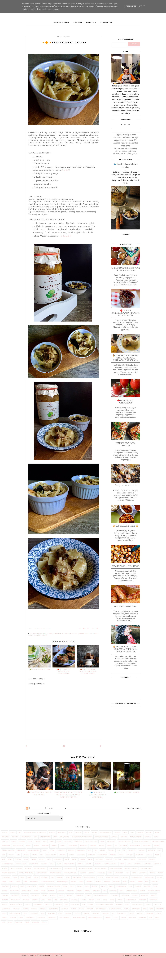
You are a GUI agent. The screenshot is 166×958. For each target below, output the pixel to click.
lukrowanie (6, 877)
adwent (12, 832)
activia (4, 832)
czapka (63, 845)
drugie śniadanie (33, 850)
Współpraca (106, 22)
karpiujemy (142, 859)
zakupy (123, 917)
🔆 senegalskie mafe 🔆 (125, 526)
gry (41, 854)
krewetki (148, 863)
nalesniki (116, 881)
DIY (116, 845)
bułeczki (5, 841)
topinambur (34, 913)
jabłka (33, 859)
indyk (26, 859)
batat (132, 832)
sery (98, 899)
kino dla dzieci (69, 863)
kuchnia (28, 868)
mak (52, 877)
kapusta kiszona (61, 633)
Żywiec (44, 922)
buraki (13, 841)
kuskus (91, 872)
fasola (102, 850)
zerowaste (132, 917)
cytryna (54, 845)
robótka (26, 899)
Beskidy (157, 832)
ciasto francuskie (124, 841)
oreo (86, 886)
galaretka (131, 850)
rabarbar (144, 895)
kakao (90, 859)
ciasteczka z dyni (90, 841)
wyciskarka (52, 917)
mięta (11, 881)
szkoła (25, 908)
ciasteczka (77, 841)
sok (66, 904)
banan (125, 832)
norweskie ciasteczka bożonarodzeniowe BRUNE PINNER (68, 794)
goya (159, 850)
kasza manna (33, 863)
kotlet (122, 863)
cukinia (36, 845)
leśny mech (119, 872)
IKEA (3, 859)
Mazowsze (124, 877)
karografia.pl (138, 955)
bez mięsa (15, 836)
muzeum (98, 881)
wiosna (4, 917)
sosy (83, 904)
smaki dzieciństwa (16, 904)
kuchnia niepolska (131, 868)
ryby (49, 899)
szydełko (64, 908)
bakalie (117, 832)
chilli (51, 841)
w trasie (77, 913)
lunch (15, 877)
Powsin (61, 895)
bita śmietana (64, 836)
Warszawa (95, 913)
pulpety (135, 895)
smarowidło (38, 904)
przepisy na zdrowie (101, 895)
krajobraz (137, 863)
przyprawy (125, 895)
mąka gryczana (136, 877)
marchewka (77, 877)
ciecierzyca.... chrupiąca (125, 566)
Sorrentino (75, 904)
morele (73, 881)
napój (125, 881)
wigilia (158, 913)
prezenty (70, 895)
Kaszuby (44, 863)
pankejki (138, 886)
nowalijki (155, 881)
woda (21, 917)
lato (110, 872)
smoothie (48, 904)
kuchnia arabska (39, 868)
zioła (157, 917)
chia (44, 841)
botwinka (124, 836)
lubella (152, 872)
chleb (59, 841)
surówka (119, 904)
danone (101, 845)
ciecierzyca (6, 845)
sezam (112, 899)
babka (94, 832)
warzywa (105, 913)
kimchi (59, 863)
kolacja (89, 863)
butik (30, 841)
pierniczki (70, 890)
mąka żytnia (149, 877)
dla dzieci (123, 845)
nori (146, 881)
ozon (130, 886)
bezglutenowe (45, 836)
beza (35, 836)
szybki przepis (53, 908)
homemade (139, 854)
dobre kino (146, 845)
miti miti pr (34, 881)
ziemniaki (142, 917)
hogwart (129, 854)
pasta (155, 886)
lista (127, 872)
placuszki (112, 890)
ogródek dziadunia (53, 886)
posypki (52, 895)
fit (124, 850)
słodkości (142, 899)
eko (96, 850)
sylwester (157, 904)
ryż (56, 899)
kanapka (109, 859)
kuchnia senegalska (9, 872)
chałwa (37, 841)
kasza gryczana (7, 863)
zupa (3, 922)
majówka (44, 877)
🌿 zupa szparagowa (39, 669)
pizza (104, 890)
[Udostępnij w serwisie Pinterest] (97, 629)
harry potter (102, 854)
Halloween (80, 854)
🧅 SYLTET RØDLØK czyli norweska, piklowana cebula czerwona (125, 649)
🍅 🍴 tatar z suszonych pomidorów (63, 671)
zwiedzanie (18, 922)
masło (100, 877)
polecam (5, 895)
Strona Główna (61, 22)
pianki (43, 890)
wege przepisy (42, 635)
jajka (48, 859)
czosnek (93, 845)
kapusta (118, 859)
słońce (4, 904)
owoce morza (121, 886)
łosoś (22, 877)
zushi (10, 922)
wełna (132, 913)
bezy (55, 836)
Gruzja (34, 854)
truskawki (51, 913)
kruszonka (158, 863)
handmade (91, 854)
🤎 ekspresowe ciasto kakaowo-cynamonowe (88, 671)
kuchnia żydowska (70, 872)
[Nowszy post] (26, 746)
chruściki (67, 841)
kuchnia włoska (55, 872)
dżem (89, 850)
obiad (82, 633)
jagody (41, 859)
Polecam (91, 22)
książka (4, 868)
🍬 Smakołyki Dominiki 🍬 (45, 955)
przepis (89, 633)
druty (45, 850)
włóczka (13, 917)
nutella (14, 886)
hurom (157, 854)
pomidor (25, 895)
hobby (121, 854)
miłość (18, 881)
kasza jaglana (21, 863)
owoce (111, 886)
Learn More (130, 6)
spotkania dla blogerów (104, 904)
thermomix (160, 908)
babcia (86, 832)
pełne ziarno (14, 890)
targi (144, 908)
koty (129, 863)
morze (81, 881)
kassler (152, 859)
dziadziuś (35, 633)
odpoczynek (32, 886)
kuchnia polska (146, 868)
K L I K (65, 170)
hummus (149, 854)
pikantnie (96, 890)
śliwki (81, 908)
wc (113, 913)
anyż (70, 832)
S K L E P (66, 236)
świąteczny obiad (115, 908)
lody (134, 872)
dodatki (156, 845)
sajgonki (74, 899)
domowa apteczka (8, 850)
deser (109, 845)
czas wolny (73, 845)
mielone (159, 877)
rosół (43, 899)
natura (132, 881)
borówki (114, 836)
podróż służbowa (154, 890)
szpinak (42, 908)
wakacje (86, 913)
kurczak (83, 872)
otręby (103, 886)
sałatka (83, 899)
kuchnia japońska (116, 868)
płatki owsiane (132, 890)
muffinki (89, 881)
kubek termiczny (16, 868)
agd (19, 832)
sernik (91, 899)
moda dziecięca (62, 881)
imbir (50, 633)
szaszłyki (16, 908)
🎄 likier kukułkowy (127, 792)
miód (25, 881)
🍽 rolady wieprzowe (125, 606)
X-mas (116, 917)
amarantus (62, 832)
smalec (28, 904)
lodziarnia (142, 872)
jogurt (74, 859)
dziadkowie (61, 850)
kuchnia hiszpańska (85, 868)
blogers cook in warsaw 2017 (82, 836)
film (118, 850)
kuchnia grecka (70, 868)
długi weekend (135, 845)
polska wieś (15, 895)
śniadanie (90, 908)
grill (18, 854)
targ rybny (136, 908)
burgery (22, 841)
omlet (72, 886)
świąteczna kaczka (125, 486)
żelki (27, 922)
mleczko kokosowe (47, 881)
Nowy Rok (5, 886)
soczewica (58, 904)
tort (42, 913)
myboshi (107, 881)
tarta (151, 908)
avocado (78, 832)
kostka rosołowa (110, 863)
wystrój (107, 917)
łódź (29, 877)
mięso (4, 881)
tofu (25, 913)
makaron (74, 633)
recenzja (5, 899)
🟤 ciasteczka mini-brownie (39, 793)
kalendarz (99, 859)
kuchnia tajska (42, 872)
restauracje (15, 899)
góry (3, 854)
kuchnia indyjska (100, 868)
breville (148, 836)
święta (126, 908)
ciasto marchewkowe (141, 841)
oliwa (65, 886)
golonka (141, 850)
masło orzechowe (112, 877)
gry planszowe (51, 854)
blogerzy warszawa (101, 836)
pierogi (87, 890)
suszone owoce (137, 904)
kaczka (82, 859)
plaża (121, 890)
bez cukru (5, 836)
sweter (148, 904)
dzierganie (81, 850)
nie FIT (140, 881)
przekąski (79, 895)
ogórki (41, 886)
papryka (147, 886)
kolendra (98, 863)
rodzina (34, 899)
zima (150, 917)
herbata (113, 854)
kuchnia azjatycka (55, 868)
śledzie (73, 908)
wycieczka (41, 917)
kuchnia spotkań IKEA (26, 872)
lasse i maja (101, 872)
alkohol (52, 832)
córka (28, 845)
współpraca (30, 917)
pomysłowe (35, 895)
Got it (142, 6)
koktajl (80, 863)
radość (153, 895)
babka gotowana (105, 832)
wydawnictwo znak (94, 917)
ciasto (102, 841)
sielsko (120, 899)
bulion (156, 836)
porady (44, 895)
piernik (79, 890)
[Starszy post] (101, 746)
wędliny (140, 913)
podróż (142, 890)
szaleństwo (6, 908)
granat (11, 854)
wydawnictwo (64, 917)
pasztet (4, 890)
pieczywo (61, 890)
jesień (67, 859)
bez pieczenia (26, 836)
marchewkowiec (89, 877)
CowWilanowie (18, 845)
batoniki (140, 832)
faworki (111, 850)
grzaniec (62, 854)
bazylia (149, 832)
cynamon (45, 845)
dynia (52, 850)
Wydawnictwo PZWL (78, 917)
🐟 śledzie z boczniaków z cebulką (97, 794)
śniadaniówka (101, 908)
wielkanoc (149, 913)
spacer (90, 904)
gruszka (26, 854)
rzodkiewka (64, 899)
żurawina (35, 922)
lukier (160, 872)
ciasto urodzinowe (158, 841)
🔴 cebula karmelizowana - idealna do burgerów (126, 312)
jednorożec (57, 859)
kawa (51, 863)
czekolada (83, 845)
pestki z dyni (26, 890)
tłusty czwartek (14, 913)
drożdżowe (21, 850)
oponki (79, 886)
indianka (18, 859)
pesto (36, 890)
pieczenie (51, 890)
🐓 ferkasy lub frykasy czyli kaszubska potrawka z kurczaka (126, 357)
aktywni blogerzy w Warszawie (35, 832)
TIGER (3, 913)
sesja (105, 899)
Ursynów (68, 913)
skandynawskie (131, 899)
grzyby (43, 633)
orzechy (94, 886)
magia (36, 877)
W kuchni (77, 22)
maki (68, 877)
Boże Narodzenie (135, 836)
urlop (60, 913)
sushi (127, 904)
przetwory (114, 895)
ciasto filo (111, 841)
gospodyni (151, 850)
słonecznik (153, 899)
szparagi (34, 908)
